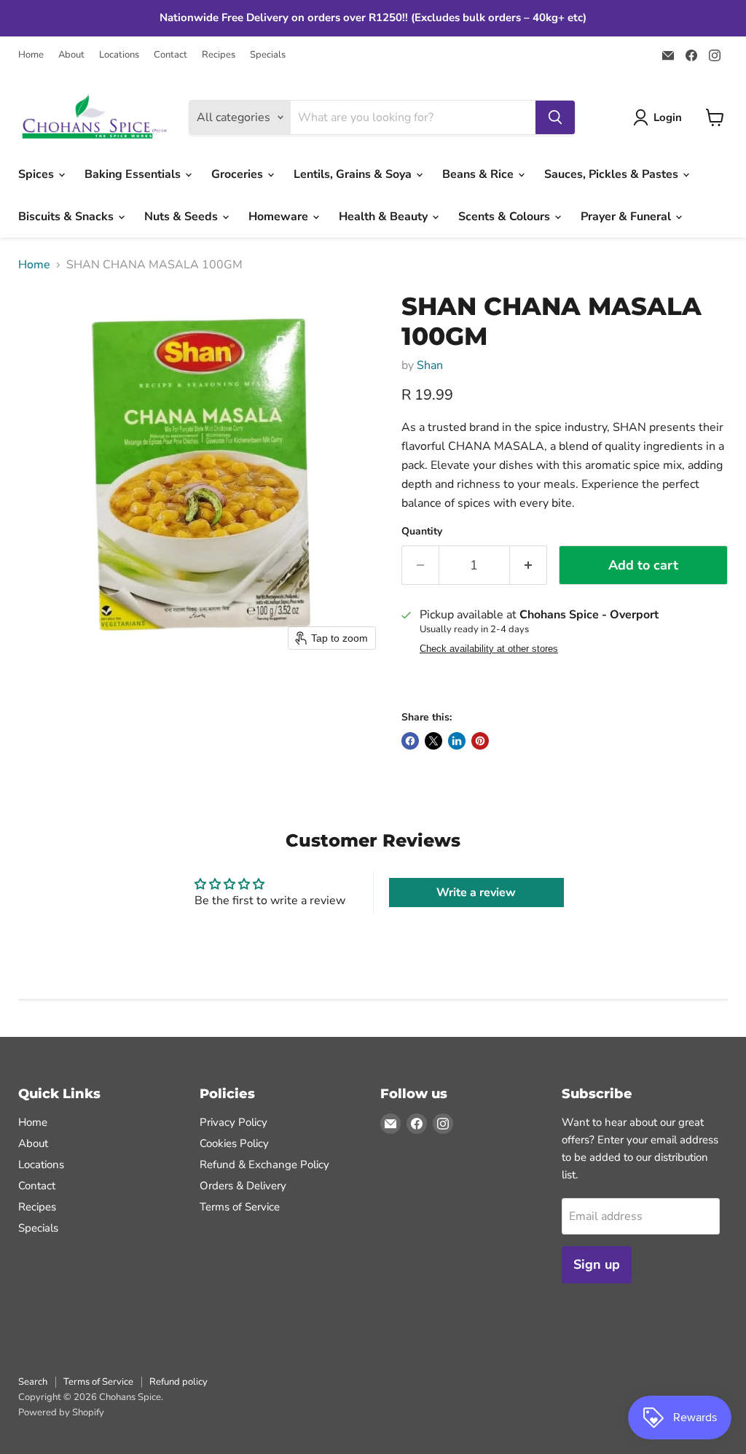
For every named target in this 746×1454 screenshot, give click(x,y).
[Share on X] (433, 741)
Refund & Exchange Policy (264, 1164)
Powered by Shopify (61, 1412)
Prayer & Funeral (627, 217)
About (71, 55)
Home (31, 55)
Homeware (279, 217)
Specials (268, 55)
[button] (660, 117)
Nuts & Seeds (182, 217)
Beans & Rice (479, 174)
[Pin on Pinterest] (480, 741)
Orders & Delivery (243, 1185)
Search (32, 1381)
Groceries (238, 174)
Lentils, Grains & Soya (354, 174)
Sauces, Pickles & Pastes (612, 174)
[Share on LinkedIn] (457, 741)
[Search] (555, 117)
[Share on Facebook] (410, 741)
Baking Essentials (134, 174)
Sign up (596, 1264)
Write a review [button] (476, 893)
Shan (430, 365)
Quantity (421, 531)
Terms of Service (240, 1207)
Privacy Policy (233, 1122)
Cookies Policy (234, 1143)
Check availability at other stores (489, 649)
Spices (37, 174)
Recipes (218, 55)
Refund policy (178, 1381)
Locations (119, 55)
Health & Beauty (385, 217)
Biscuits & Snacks (67, 217)
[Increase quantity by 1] (528, 565)
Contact (170, 55)
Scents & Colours (505, 217)
